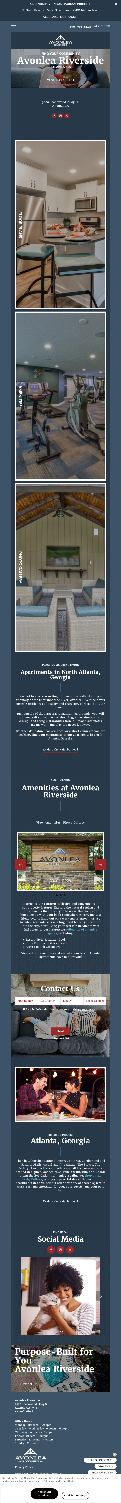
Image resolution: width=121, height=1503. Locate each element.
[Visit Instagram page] (66, 115)
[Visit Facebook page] (54, 115)
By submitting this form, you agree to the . (61, 1009)
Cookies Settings (75, 1495)
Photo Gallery (74, 822)
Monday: (20, 1425)
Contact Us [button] (29, 1384)
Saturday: (21, 1439)
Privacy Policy (24, 1467)
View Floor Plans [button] (60, 79)
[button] (116, 3)
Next (100, 864)
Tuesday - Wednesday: (30, 1428)
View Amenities (48, 822)
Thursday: (21, 1432)
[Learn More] (60, 224)
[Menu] (13, 26)
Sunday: (20, 1443)
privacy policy (86, 1009)
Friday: (19, 1436)
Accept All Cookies (44, 1493)
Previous (20, 864)
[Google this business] (60, 115)
